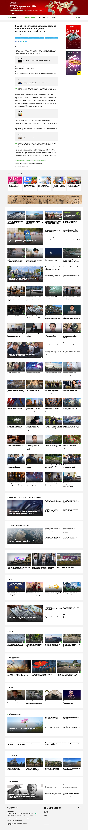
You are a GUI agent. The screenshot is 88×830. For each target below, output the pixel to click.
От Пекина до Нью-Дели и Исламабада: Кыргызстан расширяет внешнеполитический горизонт (34, 447)
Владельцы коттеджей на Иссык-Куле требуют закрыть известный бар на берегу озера (15, 392)
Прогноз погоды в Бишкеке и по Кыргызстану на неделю (23, 729)
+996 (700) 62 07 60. (38, 163)
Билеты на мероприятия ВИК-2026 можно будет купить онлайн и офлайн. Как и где (53, 594)
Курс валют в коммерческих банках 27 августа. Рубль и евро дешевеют (71, 343)
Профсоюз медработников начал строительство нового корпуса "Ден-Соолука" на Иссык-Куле (53, 222)
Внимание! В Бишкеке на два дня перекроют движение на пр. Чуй (71, 427)
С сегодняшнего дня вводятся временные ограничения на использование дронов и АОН (14, 427)
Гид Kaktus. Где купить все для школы (70, 391)
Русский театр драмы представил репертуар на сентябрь (53, 794)
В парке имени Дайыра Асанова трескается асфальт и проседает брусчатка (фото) (15, 645)
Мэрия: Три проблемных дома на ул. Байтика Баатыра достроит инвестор (22, 354)
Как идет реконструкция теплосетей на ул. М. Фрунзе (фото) (71, 238)
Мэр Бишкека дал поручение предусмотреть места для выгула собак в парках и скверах (71, 466)
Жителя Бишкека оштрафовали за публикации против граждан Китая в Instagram (15, 447)
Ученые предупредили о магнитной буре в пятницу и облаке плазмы (62, 743)
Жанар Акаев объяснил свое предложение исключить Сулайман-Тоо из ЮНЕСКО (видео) (71, 538)
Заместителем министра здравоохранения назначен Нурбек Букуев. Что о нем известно (71, 317)
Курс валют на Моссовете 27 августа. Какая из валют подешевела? (70, 410)
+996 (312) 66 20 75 (22, 813)
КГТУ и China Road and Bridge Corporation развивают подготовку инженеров (74, 186)
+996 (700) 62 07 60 (29, 813)
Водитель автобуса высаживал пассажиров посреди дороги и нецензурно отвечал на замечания (53, 645)
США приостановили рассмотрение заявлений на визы (53, 701)
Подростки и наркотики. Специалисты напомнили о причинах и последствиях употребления (32, 428)
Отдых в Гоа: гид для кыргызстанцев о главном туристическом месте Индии (33, 769)
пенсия (28, 160)
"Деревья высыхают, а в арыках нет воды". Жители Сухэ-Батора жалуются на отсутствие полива (53, 317)
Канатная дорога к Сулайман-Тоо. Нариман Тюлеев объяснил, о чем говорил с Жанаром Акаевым (53, 530)
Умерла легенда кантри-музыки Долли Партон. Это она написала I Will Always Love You (71, 702)
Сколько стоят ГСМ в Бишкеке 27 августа (70, 267)
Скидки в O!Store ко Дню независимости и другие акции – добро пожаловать (14, 186)
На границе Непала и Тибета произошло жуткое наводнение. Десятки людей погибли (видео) (34, 702)
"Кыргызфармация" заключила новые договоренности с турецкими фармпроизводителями (53, 410)
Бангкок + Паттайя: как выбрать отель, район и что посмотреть (52, 769)
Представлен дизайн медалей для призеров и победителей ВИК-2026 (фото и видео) (53, 484)
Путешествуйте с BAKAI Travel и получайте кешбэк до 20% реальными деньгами (30, 186)
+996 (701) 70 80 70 (25, 815)
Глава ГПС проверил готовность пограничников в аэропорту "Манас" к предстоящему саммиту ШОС (34, 298)
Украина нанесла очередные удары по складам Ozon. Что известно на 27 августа (18, 568)
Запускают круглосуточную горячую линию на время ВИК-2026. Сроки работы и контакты (23, 512)
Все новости (29, 17)
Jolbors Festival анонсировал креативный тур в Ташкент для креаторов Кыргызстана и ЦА (70, 786)
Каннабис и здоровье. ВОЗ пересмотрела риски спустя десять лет (53, 298)
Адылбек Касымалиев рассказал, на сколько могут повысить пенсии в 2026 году (36, 138)
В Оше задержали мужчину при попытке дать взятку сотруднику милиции (34, 466)
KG (79, 807)
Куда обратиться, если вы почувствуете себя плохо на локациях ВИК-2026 (51, 510)
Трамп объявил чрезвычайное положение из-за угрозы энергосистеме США (14, 410)
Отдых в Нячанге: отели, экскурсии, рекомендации (13, 769)
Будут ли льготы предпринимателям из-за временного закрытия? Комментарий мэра (69, 484)
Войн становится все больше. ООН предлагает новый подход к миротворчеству (53, 277)
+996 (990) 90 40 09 (17, 815)
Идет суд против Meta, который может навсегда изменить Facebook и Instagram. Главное (43, 568)
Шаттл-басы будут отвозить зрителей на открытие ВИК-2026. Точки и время (71, 594)
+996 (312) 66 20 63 (32, 815)
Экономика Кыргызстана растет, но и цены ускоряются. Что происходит (42, 675)
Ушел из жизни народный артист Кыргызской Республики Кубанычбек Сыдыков (53, 335)
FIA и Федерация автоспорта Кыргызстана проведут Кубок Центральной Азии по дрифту (70, 230)
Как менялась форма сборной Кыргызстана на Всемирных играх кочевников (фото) (53, 392)
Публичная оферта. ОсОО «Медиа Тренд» (14, 820)
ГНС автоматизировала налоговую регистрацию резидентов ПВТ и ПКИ (71, 616)
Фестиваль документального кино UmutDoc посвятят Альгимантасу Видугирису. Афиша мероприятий (22, 796)
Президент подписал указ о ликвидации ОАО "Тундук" (51, 259)
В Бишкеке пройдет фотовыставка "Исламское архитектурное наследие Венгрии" (71, 795)
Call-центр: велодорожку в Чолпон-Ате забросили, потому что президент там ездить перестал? (71, 260)
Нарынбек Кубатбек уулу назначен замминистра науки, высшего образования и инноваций (15, 466)
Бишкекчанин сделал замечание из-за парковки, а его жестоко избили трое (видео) (34, 484)
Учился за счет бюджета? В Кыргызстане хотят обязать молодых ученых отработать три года (15, 298)
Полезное (54, 17)
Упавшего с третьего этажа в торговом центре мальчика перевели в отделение (70, 374)
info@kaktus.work (15, 813)
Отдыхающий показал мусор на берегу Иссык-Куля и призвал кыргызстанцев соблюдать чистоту (71, 335)
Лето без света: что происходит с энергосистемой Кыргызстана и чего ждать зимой (18, 675)
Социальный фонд (20, 160)
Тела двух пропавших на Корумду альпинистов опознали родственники (15, 222)
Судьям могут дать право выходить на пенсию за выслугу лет (36, 60)
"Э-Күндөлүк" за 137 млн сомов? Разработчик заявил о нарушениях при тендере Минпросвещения (53, 268)
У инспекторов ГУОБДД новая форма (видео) (14, 316)
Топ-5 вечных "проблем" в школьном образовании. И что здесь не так (33, 392)
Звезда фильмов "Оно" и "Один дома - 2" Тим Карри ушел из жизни (16, 701)
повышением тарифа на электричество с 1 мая (30, 53)
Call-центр (48, 17)
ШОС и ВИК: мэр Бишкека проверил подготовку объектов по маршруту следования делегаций (53, 427)
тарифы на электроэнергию (39, 160)
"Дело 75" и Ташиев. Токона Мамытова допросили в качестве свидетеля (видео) (15, 374)
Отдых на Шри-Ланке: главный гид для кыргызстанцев (71, 769)
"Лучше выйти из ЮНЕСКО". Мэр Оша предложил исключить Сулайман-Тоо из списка (23, 540)
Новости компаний (15, 174)
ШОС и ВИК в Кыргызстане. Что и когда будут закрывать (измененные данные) (22, 278)
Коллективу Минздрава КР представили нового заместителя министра (34, 335)
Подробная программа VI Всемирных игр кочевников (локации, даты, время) (14, 594)
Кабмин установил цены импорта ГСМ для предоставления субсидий (53, 343)
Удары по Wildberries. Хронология (65, 567)
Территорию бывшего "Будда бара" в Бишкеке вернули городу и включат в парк (53, 466)
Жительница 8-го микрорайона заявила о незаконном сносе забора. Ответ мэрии (34, 645)
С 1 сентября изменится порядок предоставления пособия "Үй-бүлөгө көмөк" (23, 743)
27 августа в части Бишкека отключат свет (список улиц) (51, 718)
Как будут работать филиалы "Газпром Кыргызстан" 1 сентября (53, 501)
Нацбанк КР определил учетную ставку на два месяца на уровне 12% (22, 618)
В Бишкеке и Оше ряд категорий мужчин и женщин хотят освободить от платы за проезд (35, 83)
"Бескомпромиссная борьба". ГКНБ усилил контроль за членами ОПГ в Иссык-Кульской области (15, 335)
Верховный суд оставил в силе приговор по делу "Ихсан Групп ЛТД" (52, 616)
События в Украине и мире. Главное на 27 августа (71, 352)
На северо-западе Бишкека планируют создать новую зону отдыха (71, 447)
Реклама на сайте (10, 811)
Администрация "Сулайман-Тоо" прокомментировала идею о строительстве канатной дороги (52, 538)
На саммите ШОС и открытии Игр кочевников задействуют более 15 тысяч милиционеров (71, 607)
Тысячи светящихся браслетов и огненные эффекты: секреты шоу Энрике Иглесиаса (52, 230)
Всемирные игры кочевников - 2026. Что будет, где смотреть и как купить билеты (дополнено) (34, 594)
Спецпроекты (42, 17)
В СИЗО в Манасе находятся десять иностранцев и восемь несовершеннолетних (71, 298)
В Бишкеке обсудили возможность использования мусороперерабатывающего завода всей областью (53, 607)
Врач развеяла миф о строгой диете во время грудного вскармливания (53, 238)
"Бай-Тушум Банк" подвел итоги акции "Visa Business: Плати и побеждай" (59, 186)
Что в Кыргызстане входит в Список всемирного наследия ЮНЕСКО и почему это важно (33, 410)
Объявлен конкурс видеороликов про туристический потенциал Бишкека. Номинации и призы (53, 374)
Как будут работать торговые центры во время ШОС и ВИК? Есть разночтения (34, 222)
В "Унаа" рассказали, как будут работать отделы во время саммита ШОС (71, 501)
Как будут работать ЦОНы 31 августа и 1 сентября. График (71, 510)
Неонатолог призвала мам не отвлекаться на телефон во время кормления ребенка (34, 260)
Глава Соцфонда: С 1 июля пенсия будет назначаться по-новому (37, 113)
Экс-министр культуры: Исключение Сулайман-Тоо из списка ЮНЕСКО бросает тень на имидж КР (71, 530)
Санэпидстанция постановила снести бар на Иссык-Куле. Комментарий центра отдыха (14, 484)
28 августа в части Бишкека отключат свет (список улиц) (70, 222)
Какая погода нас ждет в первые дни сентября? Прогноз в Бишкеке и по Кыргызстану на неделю (23, 241)
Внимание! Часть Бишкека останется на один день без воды (52, 726)
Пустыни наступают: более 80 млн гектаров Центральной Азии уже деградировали (53, 353)
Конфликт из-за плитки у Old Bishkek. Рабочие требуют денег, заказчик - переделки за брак (15, 260)
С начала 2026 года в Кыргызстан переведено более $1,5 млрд (34, 316)
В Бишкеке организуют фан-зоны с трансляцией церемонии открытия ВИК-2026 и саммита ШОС (53, 786)
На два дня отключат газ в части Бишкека (71, 718)
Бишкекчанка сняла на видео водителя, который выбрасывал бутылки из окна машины (34, 374)
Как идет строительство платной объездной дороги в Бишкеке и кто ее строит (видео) (67, 675)
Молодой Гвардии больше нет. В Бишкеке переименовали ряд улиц (71, 726)
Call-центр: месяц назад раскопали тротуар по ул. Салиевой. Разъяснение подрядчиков (71, 645)
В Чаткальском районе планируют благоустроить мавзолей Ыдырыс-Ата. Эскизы (53, 447)
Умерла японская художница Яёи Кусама (71, 276)
